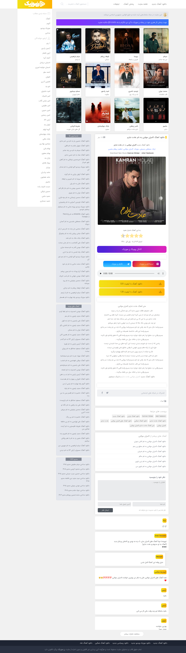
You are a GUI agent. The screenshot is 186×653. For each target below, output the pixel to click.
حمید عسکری (45, 201)
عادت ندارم (104, 421)
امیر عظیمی (46, 105)
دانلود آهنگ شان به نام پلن (79, 183)
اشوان (48, 77)
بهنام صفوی (46, 153)
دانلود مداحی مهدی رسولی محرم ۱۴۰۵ (76, 485)
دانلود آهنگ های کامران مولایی (121, 421)
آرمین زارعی (45, 48)
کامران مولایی (161, 425)
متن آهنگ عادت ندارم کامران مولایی (142, 425)
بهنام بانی (46, 148)
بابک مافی (46, 139)
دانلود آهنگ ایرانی (133, 416)
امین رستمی (45, 115)
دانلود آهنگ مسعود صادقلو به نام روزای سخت (75, 350)
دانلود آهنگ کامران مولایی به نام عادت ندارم (145, 137)
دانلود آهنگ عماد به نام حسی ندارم (77, 155)
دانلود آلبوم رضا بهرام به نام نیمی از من (76, 383)
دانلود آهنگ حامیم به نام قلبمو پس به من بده (74, 394)
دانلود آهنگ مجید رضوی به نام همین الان (74, 334)
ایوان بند (47, 124)
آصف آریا (47, 57)
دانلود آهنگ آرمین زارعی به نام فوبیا (76, 344)
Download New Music (118, 153)
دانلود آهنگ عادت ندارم (158, 421)
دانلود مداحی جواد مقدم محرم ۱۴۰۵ (77, 490)
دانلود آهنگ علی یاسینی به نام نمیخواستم (74, 365)
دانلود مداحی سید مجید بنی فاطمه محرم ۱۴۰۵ (75, 479)
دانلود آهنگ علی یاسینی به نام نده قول (75, 320)
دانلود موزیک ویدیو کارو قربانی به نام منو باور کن (73, 258)
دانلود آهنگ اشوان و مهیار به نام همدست (74, 379)
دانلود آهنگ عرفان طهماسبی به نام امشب (74, 360)
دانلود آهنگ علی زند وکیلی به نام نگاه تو (75, 405)
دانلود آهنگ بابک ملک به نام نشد (77, 238)
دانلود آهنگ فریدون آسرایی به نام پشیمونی (74, 202)
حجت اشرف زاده (44, 186)
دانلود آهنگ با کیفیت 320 (131, 283)
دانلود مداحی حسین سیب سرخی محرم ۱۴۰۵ (73, 473)
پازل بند (47, 158)
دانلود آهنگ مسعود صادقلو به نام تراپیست (74, 400)
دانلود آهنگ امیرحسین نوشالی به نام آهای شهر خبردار (74, 161)
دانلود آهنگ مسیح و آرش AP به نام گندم (74, 339)
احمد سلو (46, 72)
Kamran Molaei (147, 416)
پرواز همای (46, 162)
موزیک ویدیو (45, 28)
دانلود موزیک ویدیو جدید (140, 643)
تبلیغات (116, 4)
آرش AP (47, 119)
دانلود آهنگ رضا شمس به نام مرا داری (76, 252)
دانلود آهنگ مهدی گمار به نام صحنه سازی (74, 247)
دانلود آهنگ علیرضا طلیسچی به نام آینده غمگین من (75, 427)
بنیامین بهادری (44, 143)
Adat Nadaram (161, 416)
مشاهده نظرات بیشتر (132, 634)
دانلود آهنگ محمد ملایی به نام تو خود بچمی (75, 265)
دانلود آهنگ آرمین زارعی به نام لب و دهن (74, 374)
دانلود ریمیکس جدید (120, 643)
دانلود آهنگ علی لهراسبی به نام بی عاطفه (75, 421)
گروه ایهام (46, 129)
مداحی (47, 33)
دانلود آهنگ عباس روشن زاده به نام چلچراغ (74, 233)
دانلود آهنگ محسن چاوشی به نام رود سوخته (76, 282)
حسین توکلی (45, 191)
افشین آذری (45, 81)
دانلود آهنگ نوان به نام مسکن (78, 330)
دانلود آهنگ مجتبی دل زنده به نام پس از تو (73, 229)
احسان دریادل (45, 62)
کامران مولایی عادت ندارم (130, 376)
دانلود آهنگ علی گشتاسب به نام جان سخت (73, 242)
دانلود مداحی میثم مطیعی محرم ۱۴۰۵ (76, 464)
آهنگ (162, 401)
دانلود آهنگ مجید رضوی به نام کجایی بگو (74, 325)
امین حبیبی (46, 110)
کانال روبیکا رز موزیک (132, 249)
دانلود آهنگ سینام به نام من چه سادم (76, 150)
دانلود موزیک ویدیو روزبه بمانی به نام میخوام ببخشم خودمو (73, 208)
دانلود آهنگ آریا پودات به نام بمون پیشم (75, 271)
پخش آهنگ (129, 4)
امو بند (47, 86)
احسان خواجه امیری (42, 67)
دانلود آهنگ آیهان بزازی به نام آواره (77, 174)
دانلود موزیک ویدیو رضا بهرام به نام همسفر (74, 297)
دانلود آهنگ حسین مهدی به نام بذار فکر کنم (74, 188)
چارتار (48, 167)
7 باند (48, 43)
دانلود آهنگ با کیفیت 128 (131, 292)
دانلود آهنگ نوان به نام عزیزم (79, 193)
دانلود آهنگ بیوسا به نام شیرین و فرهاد (75, 179)
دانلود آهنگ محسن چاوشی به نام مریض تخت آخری (75, 411)
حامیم (48, 181)
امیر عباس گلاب (44, 100)
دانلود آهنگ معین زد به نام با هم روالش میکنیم (75, 439)
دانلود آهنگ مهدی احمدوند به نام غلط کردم (74, 311)
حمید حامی (46, 196)
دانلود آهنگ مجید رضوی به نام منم (77, 316)
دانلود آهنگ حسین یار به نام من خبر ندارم (74, 141)
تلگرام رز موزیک (117, 264)
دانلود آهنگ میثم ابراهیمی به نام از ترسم (75, 292)
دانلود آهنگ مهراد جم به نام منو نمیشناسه (74, 356)
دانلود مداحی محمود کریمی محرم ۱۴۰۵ (76, 469)
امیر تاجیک (46, 96)
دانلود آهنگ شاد (86, 643)
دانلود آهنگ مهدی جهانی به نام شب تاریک (74, 276)
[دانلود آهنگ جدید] (34, 4)
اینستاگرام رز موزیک (146, 264)
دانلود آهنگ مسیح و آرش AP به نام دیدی (74, 450)
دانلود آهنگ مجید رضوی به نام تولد (76, 388)
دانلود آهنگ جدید (159, 4)
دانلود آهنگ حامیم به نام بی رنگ (77, 417)
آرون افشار (46, 53)
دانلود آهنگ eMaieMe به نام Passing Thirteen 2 (76, 215)
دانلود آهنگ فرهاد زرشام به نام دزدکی (76, 288)
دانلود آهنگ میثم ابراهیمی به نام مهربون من (73, 445)
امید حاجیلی (45, 91)
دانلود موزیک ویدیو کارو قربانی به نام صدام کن (74, 168)
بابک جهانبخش (44, 134)
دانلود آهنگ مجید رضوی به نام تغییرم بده (74, 433)
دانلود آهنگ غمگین (140, 421)
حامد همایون (45, 177)
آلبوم (48, 23)
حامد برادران (45, 172)
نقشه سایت (143, 4)
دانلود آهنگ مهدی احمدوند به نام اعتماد (75, 369)
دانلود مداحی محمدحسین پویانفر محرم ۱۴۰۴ (74, 495)
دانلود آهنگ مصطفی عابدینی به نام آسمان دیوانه (74, 223)
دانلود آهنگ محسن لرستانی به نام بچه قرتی (74, 197)
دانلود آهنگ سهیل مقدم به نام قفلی (77, 145)
